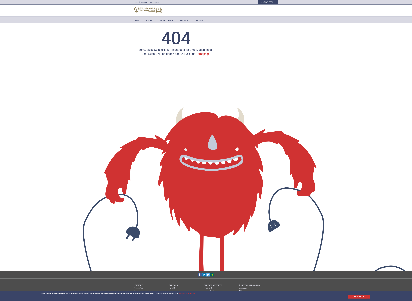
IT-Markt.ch (208, 288)
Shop (136, 2)
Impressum (243, 288)
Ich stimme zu (359, 297)
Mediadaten (154, 2)
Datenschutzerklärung (187, 293)
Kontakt (144, 2)
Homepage (203, 54)
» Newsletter (268, 2)
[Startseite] (150, 10)
